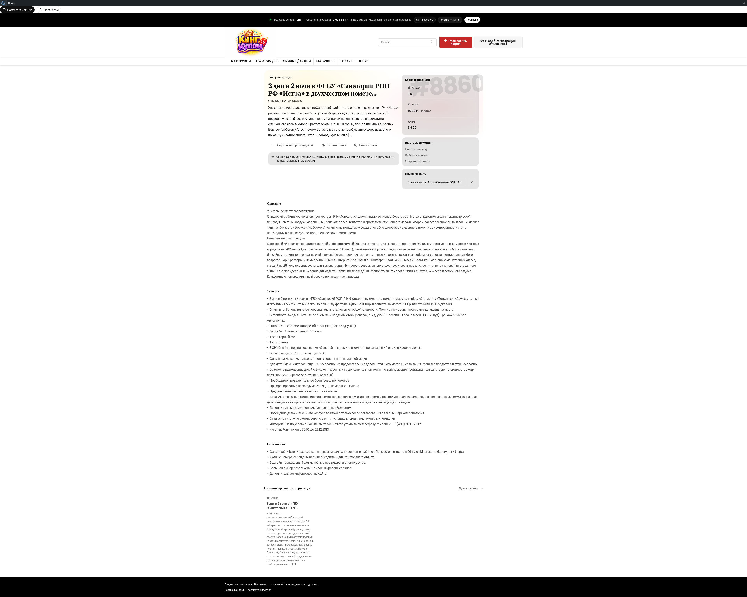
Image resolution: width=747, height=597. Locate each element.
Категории (288, 39)
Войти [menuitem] (12, 3)
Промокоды (308, 39)
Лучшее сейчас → (471, 488)
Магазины (354, 39)
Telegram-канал (450, 20)
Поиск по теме (368, 145)
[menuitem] (3, 3)
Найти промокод (416, 149)
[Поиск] (432, 42)
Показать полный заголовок (287, 101)
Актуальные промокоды (293, 145)
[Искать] (472, 182)
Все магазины (336, 145)
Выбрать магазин (416, 155)
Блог (299, 45)
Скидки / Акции (332, 39)
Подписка (472, 20)
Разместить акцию (458, 42)
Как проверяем (424, 20)
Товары (286, 45)
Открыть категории (417, 161)
